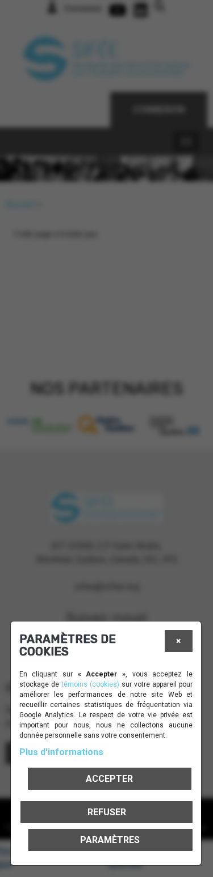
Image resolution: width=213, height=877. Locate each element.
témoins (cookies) (90, 684)
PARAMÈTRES (110, 840)
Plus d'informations (61, 752)
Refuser (106, 812)
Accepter (109, 778)
